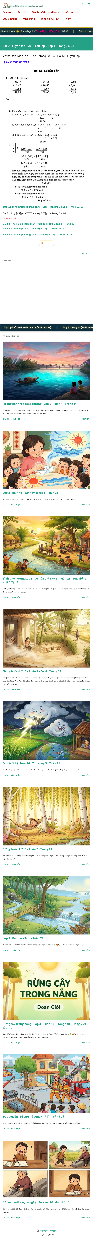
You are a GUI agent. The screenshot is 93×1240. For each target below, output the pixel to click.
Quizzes (21, 12)
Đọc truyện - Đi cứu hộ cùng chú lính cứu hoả (33, 1116)
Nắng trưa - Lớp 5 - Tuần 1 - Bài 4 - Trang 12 (32, 671)
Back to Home (48, 243)
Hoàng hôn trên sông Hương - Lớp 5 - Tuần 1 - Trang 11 (40, 404)
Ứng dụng (29, 18)
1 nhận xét (15, 864)
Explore (7, 12)
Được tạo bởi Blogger (47, 1231)
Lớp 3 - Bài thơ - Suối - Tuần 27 (23, 938)
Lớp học (69, 12)
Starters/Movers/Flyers (45, 12)
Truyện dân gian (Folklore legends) (53, 327)
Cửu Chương (10, 18)
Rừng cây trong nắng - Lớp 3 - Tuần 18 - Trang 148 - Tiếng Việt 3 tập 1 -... (45, 1025)
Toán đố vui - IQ (50, 18)
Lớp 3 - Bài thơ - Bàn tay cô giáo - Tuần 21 (30, 492)
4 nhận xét (15, 597)
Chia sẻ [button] (85, 254)
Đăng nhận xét (17, 505)
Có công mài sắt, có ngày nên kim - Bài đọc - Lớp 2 (36, 1202)
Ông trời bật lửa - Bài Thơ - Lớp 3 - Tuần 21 (31, 763)
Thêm (67, 18)
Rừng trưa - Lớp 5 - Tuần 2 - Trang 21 (27, 849)
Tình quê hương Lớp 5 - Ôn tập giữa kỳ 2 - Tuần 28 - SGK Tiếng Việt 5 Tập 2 (44, 580)
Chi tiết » (86, 419)
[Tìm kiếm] (83, 4)
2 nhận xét (15, 419)
